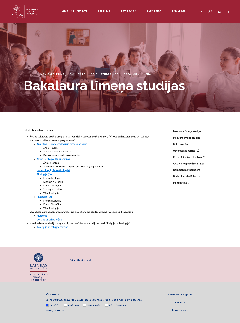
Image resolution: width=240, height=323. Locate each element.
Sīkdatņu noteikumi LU (56, 310)
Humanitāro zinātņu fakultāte (61, 74)
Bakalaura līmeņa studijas (144, 74)
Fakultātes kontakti (81, 260)
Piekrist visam (180, 310)
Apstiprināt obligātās (180, 294)
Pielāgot (180, 302)
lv (219, 11)
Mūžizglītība (180, 182)
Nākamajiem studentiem (186, 169)
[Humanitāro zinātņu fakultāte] (24, 11)
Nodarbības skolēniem (185, 176)
